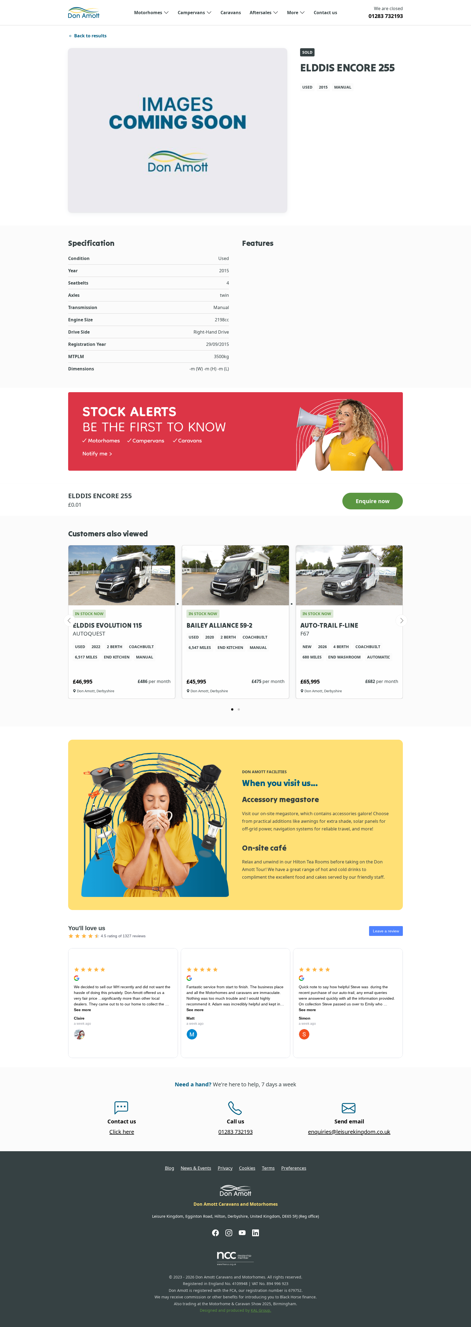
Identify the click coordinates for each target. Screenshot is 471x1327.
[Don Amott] (83, 12)
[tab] (232, 709)
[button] (151, 12)
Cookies (247, 1168)
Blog (169, 1168)
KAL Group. (261, 1310)
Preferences (293, 1168)
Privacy (225, 1168)
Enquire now (373, 501)
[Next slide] (401, 621)
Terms (268, 1168)
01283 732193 (386, 16)
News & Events (196, 1168)
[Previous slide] (70, 621)
